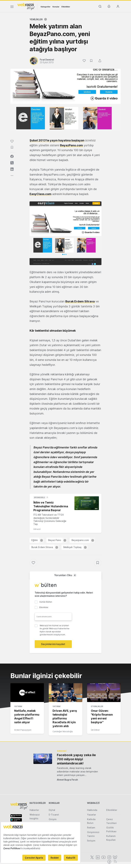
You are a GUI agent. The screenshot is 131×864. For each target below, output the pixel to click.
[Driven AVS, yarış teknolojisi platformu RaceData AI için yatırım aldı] (65, 692)
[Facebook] (109, 861)
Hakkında (92, 810)
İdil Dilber (95, 730)
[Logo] (26, 6)
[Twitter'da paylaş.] (12, 162)
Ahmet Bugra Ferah (67, 779)
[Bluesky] (115, 857)
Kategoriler (45, 7)
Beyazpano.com (80, 540)
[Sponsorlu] (86, 503)
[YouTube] (103, 857)
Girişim (53, 819)
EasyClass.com (40, 194)
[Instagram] (109, 857)
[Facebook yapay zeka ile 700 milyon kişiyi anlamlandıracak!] (42, 759)
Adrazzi (37, 529)
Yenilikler (36, 19)
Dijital (52, 810)
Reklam (91, 827)
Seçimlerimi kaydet (53, 644)
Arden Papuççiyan (22, 730)
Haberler (34, 810)
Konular (56, 7)
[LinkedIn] (97, 857)
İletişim (91, 840)
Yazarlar (91, 814)
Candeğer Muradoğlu (63, 731)
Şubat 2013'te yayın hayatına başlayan (57, 140)
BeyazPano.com (71, 145)
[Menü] (12, 7)
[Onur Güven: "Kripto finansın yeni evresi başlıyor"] (104, 692)
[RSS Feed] (114, 861)
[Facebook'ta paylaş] (12, 156)
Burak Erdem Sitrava (80, 301)
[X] (92, 857)
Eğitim (34, 540)
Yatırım (18, 706)
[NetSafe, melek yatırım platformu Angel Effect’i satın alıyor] (27, 692)
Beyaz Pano (54, 540)
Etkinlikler (66, 7)
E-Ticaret (54, 814)
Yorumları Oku (65, 575)
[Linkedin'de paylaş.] (12, 169)
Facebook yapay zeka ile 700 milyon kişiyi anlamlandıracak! (76, 759)
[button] (65, 233)
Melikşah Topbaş (72, 547)
